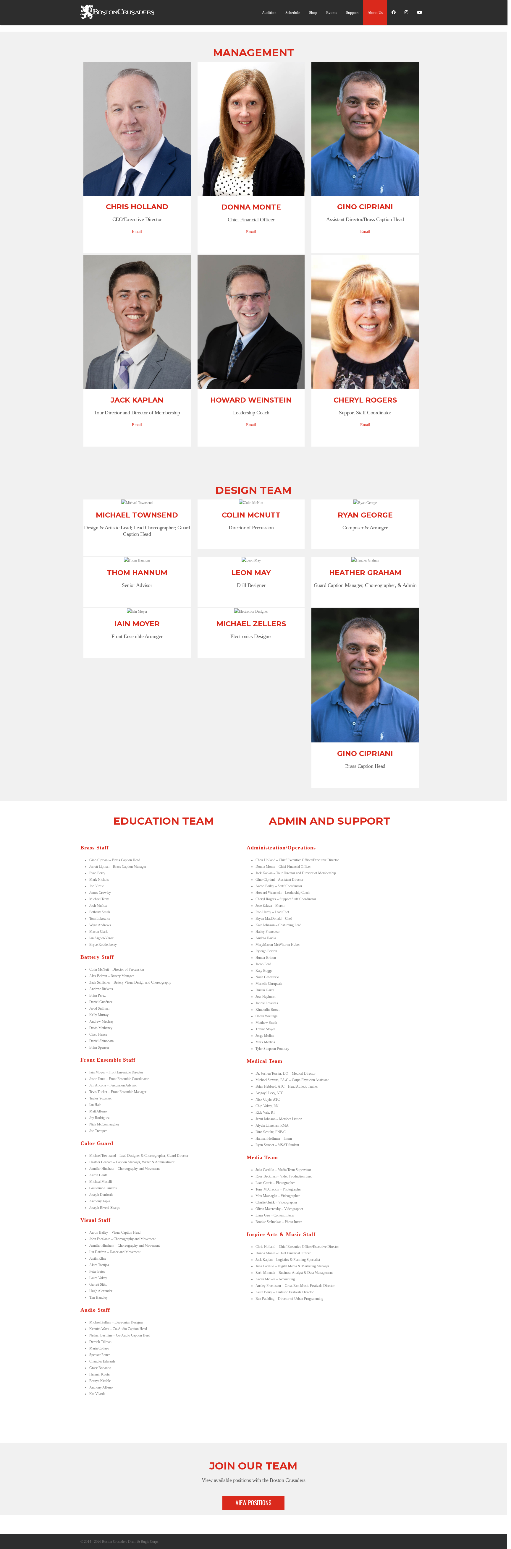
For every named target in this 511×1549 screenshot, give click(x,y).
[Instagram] (406, 12)
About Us (375, 12)
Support (352, 12)
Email (137, 231)
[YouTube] (419, 12)
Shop (313, 12)
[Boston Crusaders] (117, 18)
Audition (269, 12)
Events (331, 12)
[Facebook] (393, 12)
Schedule (292, 12)
